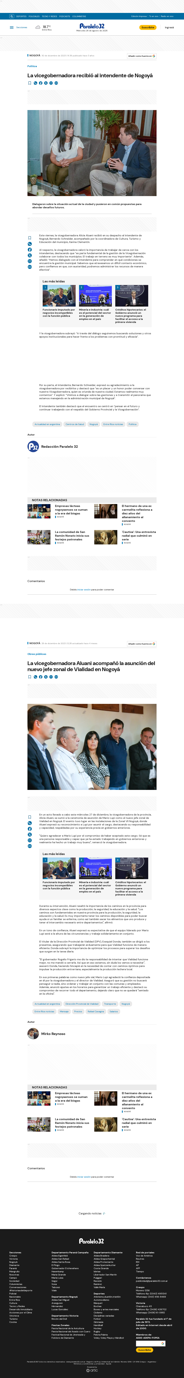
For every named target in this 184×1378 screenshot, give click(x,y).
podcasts (64, 16)
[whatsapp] (35, 83)
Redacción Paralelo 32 (59, 446)
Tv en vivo (153, 16)
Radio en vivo (167, 16)
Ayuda (108, 1364)
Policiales (34, 16)
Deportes (21, 16)
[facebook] (40, 83)
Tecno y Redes (49, 16)
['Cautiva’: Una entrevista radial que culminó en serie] (105, 537)
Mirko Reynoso (53, 1034)
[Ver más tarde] (29, 83)
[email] (51, 83)
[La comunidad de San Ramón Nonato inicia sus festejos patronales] (38, 537)
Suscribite (148, 27)
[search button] (11, 16)
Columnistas (79, 16)
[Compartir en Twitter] (46, 83)
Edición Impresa (139, 16)
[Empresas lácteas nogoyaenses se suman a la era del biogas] (38, 511)
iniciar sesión (84, 589)
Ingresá (169, 27)
